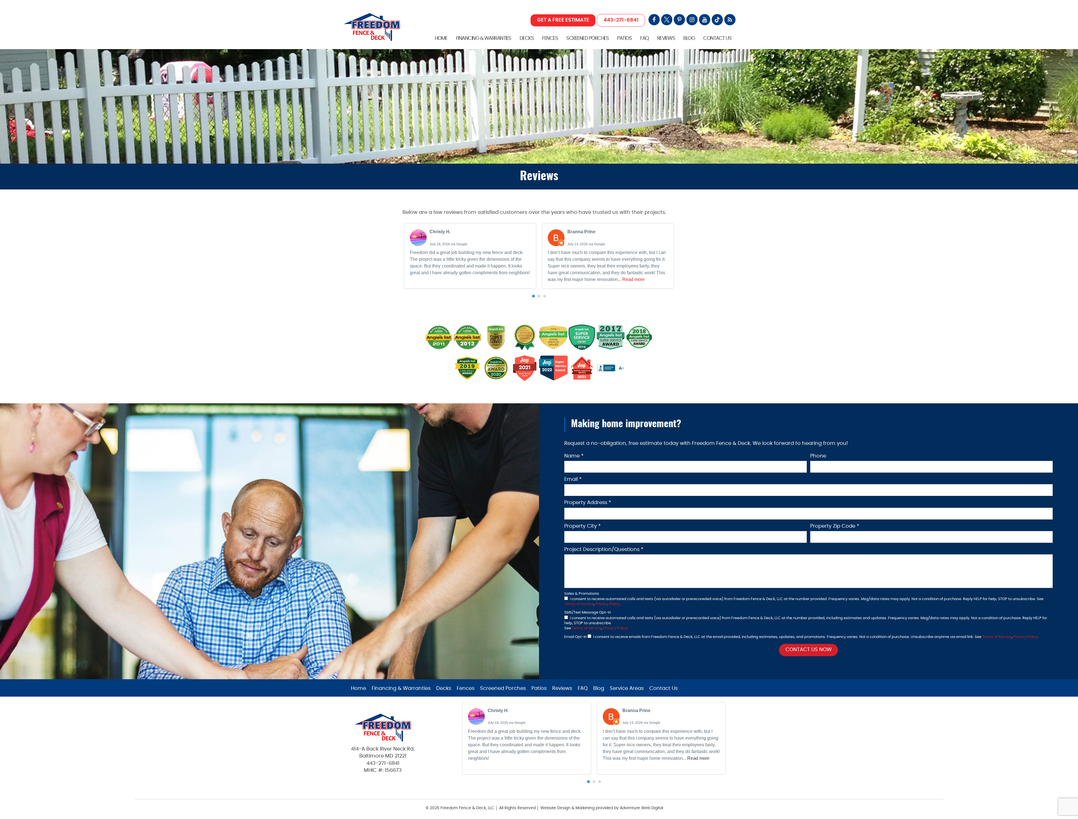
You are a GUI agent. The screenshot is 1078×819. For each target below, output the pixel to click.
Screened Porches (587, 38)
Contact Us (717, 38)
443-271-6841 (621, 20)
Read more (633, 279)
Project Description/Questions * (603, 549)
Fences (550, 38)
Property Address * (587, 502)
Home (441, 38)
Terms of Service (579, 604)
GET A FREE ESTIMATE (563, 20)
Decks (527, 38)
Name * (574, 456)
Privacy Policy (607, 604)
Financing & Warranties (483, 38)
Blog (689, 38)
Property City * (582, 526)
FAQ (644, 38)
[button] (533, 296)
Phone (818, 456)
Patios (624, 38)
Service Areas (627, 688)
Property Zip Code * (834, 526)
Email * (573, 479)
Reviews (666, 38)
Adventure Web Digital (641, 808)
